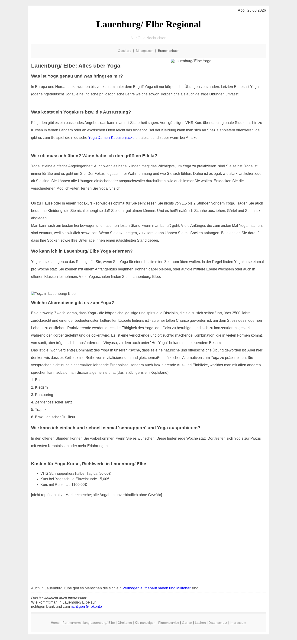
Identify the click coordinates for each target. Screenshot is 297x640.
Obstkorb (124, 50)
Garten (187, 622)
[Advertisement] (148, 545)
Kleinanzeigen (145, 622)
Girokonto (125, 622)
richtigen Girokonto (86, 606)
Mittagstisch (144, 50)
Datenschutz (218, 622)
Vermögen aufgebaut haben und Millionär (156, 588)
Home (55, 622)
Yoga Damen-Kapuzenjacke (111, 138)
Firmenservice (168, 622)
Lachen (200, 622)
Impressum (238, 622)
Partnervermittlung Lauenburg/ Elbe (88, 622)
